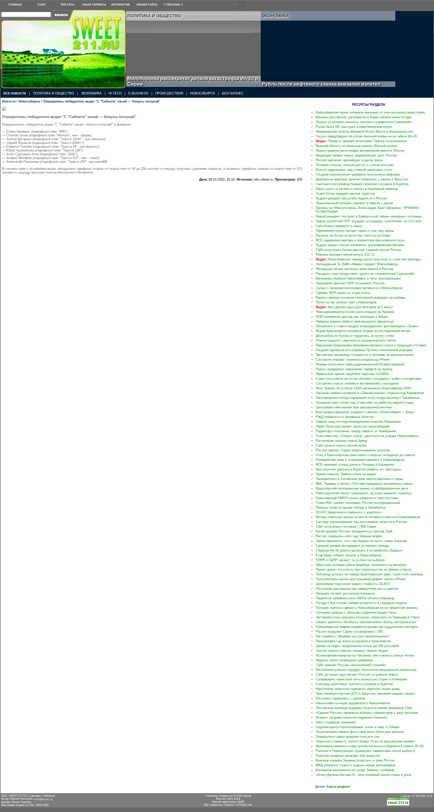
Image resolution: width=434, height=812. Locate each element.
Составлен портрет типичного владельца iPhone (353, 359)
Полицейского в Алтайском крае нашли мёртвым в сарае (359, 479)
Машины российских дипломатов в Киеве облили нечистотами (363, 117)
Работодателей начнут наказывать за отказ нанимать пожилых (364, 493)
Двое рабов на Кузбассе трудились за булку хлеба (355, 336)
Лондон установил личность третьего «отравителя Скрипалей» (364, 122)
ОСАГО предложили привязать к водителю (349, 512)
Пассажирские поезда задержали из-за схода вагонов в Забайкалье (368, 398)
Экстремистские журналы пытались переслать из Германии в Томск (368, 617)
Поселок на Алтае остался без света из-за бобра (353, 235)
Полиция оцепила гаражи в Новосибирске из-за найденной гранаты (367, 608)
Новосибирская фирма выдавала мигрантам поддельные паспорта (367, 627)
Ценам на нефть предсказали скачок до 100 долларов (357, 646)
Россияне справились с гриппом (340, 698)
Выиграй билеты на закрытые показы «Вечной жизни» (357, 146)
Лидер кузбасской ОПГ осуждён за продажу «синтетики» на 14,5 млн (368, 221)
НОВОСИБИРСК (202, 93)
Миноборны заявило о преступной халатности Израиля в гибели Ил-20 (369, 746)
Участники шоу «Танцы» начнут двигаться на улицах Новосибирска (367, 436)
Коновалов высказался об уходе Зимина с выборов (355, 770)
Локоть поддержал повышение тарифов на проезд (354, 369)
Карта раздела (338, 786)
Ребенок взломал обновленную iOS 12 (345, 254)
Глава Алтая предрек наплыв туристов (345, 193)
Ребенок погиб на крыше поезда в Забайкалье (351, 507)
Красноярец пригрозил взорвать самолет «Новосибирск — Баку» (365, 412)
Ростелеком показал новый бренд (341, 441)
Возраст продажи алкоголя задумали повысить (352, 717)
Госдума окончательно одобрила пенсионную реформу (358, 174)
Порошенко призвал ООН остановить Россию (350, 283)
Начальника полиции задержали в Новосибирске (353, 703)
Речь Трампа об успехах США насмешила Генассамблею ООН (363, 388)
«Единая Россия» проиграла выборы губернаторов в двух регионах (367, 713)
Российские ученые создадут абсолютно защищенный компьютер (366, 670)
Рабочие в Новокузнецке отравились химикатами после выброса (365, 751)
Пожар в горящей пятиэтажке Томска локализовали (361, 141)
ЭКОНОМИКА (91, 93)
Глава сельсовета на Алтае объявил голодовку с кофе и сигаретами (368, 379)
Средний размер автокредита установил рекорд (352, 546)
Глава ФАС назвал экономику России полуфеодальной (358, 503)
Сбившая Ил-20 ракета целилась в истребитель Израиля (359, 550)
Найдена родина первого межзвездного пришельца (355, 321)
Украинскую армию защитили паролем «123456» (353, 374)
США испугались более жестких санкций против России (358, 250)
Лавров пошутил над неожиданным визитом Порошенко (358, 421)
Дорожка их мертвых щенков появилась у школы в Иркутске (362, 179)
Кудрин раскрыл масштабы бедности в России (351, 198)
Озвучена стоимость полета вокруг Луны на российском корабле (365, 741)
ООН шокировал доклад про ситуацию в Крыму (352, 316)
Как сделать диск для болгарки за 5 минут (354, 307)
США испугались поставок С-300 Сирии (346, 526)
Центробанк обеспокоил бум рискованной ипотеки (354, 407)
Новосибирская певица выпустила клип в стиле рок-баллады (368, 259)
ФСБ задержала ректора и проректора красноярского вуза (360, 240)
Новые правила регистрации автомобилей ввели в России (360, 150)
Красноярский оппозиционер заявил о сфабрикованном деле (362, 488)
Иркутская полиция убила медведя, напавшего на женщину (361, 565)
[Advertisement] (152, 192)
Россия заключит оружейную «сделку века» (349, 160)
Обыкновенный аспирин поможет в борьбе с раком (354, 203)
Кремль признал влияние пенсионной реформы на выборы (360, 297)
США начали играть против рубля (341, 445)
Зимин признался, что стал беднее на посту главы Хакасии (361, 541)
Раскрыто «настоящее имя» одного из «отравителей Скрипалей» (365, 274)
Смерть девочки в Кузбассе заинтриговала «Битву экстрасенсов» (366, 622)
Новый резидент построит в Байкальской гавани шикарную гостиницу (369, 216)
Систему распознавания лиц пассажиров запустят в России (361, 522)
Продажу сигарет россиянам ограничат (345, 593)
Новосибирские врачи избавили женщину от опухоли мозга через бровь (370, 112)
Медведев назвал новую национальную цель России (356, 155)
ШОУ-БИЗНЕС (233, 93)
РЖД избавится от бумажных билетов (345, 417)
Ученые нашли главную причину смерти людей (352, 651)
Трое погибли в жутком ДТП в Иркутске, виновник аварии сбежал (365, 693)
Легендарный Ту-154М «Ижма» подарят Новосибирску (357, 264)
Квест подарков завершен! (336, 722)
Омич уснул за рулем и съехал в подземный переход (357, 189)
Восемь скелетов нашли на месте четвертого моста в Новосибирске (368, 517)
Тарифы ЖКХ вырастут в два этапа (343, 293)
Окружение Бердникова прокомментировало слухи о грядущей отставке (371, 345)
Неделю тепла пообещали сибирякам (344, 660)
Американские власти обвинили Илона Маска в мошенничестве (364, 131)
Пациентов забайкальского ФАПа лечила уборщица (355, 598)
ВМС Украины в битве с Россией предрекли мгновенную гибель (364, 483)
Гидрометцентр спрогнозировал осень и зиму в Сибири (357, 727)
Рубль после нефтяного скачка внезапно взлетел (327, 84)
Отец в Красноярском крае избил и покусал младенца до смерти (365, 455)
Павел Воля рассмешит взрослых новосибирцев (353, 426)
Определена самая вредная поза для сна (347, 736)
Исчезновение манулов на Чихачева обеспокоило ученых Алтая (365, 655)
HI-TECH (115, 93)
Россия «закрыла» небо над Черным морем (349, 536)
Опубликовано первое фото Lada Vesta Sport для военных (360, 732)
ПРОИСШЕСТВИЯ (169, 93)
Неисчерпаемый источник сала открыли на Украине (355, 312)
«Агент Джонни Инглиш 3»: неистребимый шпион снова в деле (363, 775)
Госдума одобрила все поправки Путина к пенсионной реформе (364, 350)
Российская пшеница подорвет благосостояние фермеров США (364, 708)
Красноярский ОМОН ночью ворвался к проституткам (357, 498)
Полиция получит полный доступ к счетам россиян (355, 165)
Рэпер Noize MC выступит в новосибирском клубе (354, 127)
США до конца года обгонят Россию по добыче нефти (357, 674)
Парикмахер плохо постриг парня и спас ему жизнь (355, 231)
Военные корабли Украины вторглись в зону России (355, 760)
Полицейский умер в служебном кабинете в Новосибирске (360, 460)
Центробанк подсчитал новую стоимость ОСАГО (353, 584)
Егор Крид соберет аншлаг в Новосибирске (349, 555)
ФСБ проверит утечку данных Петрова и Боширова (355, 464)
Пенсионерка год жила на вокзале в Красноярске (353, 641)
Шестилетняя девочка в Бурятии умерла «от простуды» (358, 469)
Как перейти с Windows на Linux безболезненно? (353, 636)
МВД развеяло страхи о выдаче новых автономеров (355, 765)
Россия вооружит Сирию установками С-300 (349, 631)
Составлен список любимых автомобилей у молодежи (357, 383)
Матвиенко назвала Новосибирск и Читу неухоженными (358, 278)
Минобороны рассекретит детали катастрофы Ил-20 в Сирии (192, 81)
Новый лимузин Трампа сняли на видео (346, 474)
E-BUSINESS (138, 93)
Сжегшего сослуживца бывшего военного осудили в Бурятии (362, 184)
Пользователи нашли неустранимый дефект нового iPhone (360, 579)
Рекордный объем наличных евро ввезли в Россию (355, 269)
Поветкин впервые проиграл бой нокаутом (348, 755)
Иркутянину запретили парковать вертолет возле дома (358, 689)
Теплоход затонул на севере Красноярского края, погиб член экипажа (369, 574)
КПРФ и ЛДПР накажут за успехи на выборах (350, 560)
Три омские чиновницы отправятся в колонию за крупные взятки (365, 355)
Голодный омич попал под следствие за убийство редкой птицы (364, 402)
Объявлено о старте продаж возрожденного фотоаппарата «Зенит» (367, 326)
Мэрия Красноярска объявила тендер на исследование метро (363, 331)
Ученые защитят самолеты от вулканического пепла (356, 340)
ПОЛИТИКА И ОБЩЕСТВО (53, 93)
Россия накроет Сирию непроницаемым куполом (353, 450)
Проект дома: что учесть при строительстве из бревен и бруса (363, 569)
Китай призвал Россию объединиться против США (354, 531)
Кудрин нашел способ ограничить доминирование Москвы (360, 245)
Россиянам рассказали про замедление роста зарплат (357, 588)
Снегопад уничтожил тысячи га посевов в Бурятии (354, 684)
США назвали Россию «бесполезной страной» (351, 665)
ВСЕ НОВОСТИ (15, 93)
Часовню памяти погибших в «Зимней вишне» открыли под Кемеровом (370, 393)
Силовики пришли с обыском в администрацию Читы (356, 612)
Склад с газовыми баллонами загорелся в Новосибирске (359, 288)
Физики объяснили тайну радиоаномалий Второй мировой (360, 364)
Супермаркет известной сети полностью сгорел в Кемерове (361, 679)
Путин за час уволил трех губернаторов (346, 302)
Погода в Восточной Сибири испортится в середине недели (361, 603)
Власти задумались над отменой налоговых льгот (354, 170)
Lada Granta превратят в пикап (339, 226)
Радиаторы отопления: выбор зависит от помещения (356, 431)
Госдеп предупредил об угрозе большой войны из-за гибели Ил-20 (366, 136)
